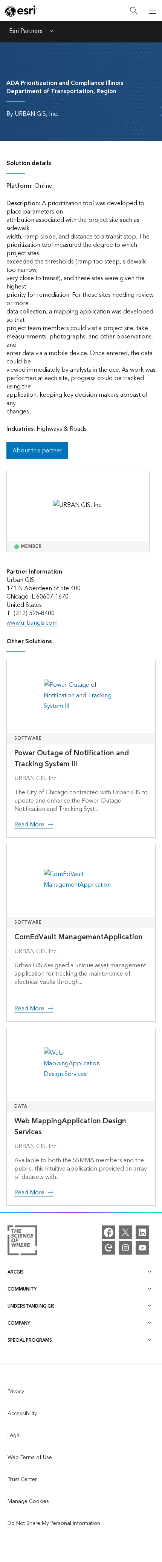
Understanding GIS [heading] (31, 1306)
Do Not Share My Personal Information (54, 1523)
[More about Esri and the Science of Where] (22, 1242)
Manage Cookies (28, 1501)
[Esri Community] (108, 1248)
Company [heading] (19, 1323)
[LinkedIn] (142, 1232)
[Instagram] (125, 1248)
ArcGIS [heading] (16, 1272)
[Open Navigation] (152, 10)
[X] (125, 1232)
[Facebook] (108, 1232)
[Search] (133, 10)
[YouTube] (142, 1248)
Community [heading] (22, 1289)
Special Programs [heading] (30, 1340)
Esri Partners (26, 31)
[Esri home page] (21, 11)
